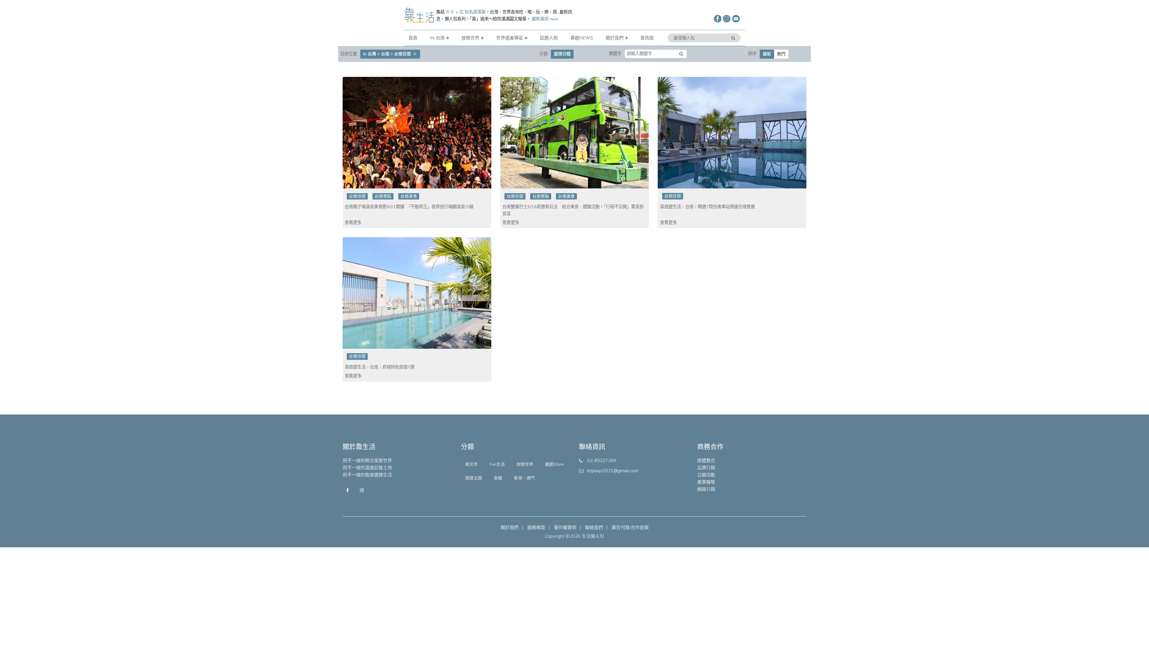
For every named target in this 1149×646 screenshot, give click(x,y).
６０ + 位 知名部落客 (466, 12)
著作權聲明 (565, 528)
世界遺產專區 (509, 38)
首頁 (412, 38)
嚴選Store (554, 464)
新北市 (471, 464)
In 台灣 (437, 38)
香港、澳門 (524, 478)
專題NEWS (581, 38)
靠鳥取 (647, 38)
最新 (767, 54)
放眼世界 (470, 38)
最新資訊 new (545, 19)
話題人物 (549, 38)
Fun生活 (497, 464)
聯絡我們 (594, 528)
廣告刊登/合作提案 (630, 528)
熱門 (781, 54)
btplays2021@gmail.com (612, 471)
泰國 (498, 478)
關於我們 (615, 38)
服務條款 (536, 528)
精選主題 (473, 478)
